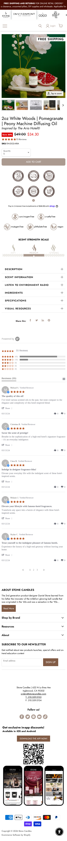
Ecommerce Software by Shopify (16, 834)
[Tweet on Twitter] (36, 320)
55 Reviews (21, 139)
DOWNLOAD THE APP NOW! (33, 738)
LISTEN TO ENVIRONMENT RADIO (27, 285)
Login (52, 25)
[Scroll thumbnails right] (62, 105)
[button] (7, 408)
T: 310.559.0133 (33, 697)
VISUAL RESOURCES (18, 308)
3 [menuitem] (37, 570)
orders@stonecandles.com (33, 693)
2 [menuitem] (33, 570)
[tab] (9, 379)
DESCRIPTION (13, 269)
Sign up (51, 662)
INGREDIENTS (14, 293)
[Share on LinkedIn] (42, 320)
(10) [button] (16, 359)
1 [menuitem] (30, 570)
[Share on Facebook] (30, 320)
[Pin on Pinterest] (49, 320)
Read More (8, 608)
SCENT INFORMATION (19, 277)
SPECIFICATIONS (15, 300)
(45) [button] (16, 356)
